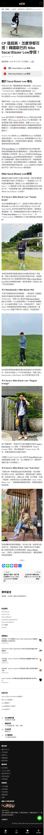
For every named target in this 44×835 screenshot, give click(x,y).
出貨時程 (5, 789)
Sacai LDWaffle (6, 617)
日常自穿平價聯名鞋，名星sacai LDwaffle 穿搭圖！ (32, 577)
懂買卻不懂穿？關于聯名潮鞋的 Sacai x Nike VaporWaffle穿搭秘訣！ (11, 578)
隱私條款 (5, 761)
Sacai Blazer (6, 612)
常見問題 (5, 792)
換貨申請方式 (6, 773)
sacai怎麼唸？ (6, 709)
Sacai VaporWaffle (8, 622)
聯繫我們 (5, 795)
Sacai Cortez (6, 614)
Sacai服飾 (5, 625)
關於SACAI (5, 749)
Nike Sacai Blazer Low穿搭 (19, 74)
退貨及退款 (5, 776)
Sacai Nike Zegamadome (9, 620)
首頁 (3, 9)
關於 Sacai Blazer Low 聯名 (19, 68)
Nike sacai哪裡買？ (8, 700)
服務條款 (5, 758)
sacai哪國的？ (6, 703)
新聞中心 (5, 755)
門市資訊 (5, 752)
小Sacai (4, 627)
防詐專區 (5, 768)
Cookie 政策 (6, 771)
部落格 (7, 9)
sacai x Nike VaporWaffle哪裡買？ (12, 696)
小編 (32, 61)
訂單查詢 (5, 779)
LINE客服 (5, 786)
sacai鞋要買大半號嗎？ (9, 706)
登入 (12, 596)
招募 (3, 797)
